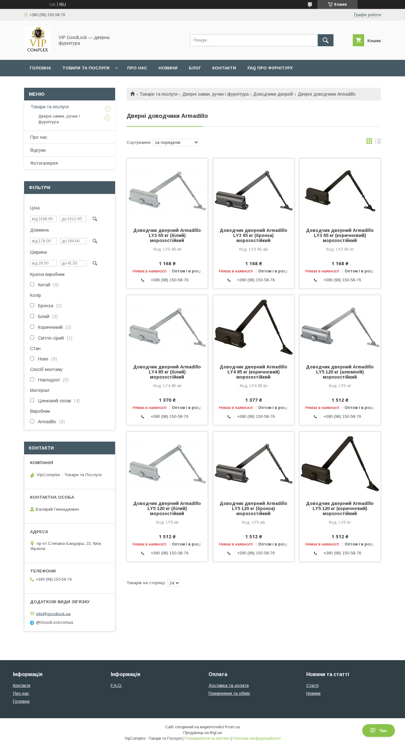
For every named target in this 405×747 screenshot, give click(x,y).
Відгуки (38, 150)
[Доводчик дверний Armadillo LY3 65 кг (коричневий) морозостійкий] (340, 190)
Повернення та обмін (229, 693)
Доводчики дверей (273, 94)
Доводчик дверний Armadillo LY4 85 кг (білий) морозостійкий (167, 372)
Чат (383, 730)
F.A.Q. (116, 685)
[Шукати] (325, 40)
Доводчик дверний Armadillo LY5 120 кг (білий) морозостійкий (167, 508)
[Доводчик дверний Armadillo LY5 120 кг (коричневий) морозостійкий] (340, 463)
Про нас (137, 68)
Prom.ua (232, 727)
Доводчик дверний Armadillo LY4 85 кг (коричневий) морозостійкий (253, 372)
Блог (195, 68)
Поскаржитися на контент (207, 738)
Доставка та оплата (229, 685)
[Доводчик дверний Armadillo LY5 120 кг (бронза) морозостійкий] (253, 463)
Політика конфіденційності (257, 738)
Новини (168, 68)
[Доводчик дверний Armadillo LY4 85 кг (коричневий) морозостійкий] (253, 327)
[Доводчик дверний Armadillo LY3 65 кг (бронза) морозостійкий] (253, 190)
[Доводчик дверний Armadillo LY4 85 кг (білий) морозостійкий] (167, 327)
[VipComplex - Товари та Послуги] (37, 51)
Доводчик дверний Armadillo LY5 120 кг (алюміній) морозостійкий (340, 372)
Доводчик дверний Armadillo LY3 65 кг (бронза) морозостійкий (253, 235)
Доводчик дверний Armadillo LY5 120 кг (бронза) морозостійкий (253, 508)
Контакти (224, 68)
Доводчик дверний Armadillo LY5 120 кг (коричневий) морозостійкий (340, 508)
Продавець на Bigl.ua (202, 733)
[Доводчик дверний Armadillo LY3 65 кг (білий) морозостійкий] (167, 190)
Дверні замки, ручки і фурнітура (215, 94)
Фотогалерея (44, 163)
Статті (312, 685)
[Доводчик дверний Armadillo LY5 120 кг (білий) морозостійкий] (167, 463)
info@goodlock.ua (53, 613)
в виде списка (378, 142)
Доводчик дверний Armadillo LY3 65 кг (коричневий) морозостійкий (340, 235)
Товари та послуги (85, 68)
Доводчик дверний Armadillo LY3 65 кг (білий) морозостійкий (167, 235)
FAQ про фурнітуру (270, 68)
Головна (40, 68)
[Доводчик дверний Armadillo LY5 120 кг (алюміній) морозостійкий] (340, 327)
